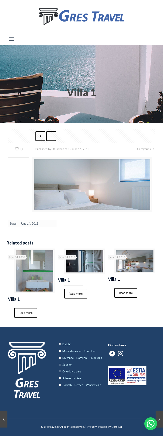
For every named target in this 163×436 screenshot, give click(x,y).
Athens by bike (71, 378)
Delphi (66, 344)
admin (60, 149)
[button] (150, 423)
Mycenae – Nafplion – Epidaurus (82, 358)
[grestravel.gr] (81, 16)
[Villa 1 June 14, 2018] (3, 419)
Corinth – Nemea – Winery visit (81, 385)
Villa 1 (14, 298)
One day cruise (71, 371)
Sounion (67, 364)
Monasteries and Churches (78, 351)
